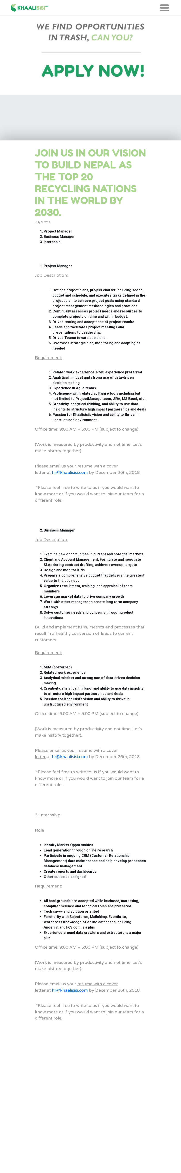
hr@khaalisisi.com (70, 472)
